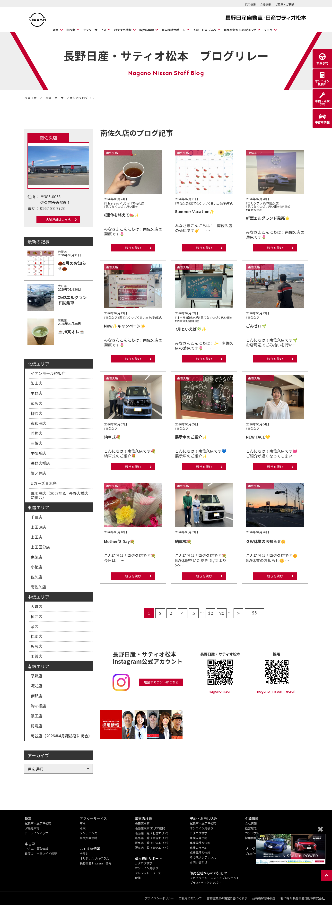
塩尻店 (36, 646)
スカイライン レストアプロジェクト (214, 878)
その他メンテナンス (203, 857)
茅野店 (36, 676)
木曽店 (36, 656)
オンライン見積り (146, 868)
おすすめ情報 (122, 30)
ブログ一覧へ (253, 853)
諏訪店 (36, 686)
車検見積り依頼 (200, 843)
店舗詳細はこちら (58, 219)
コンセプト (252, 833)
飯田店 (36, 716)
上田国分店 (40, 547)
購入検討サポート (173, 30)
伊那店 (36, 696)
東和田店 (38, 423)
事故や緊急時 (88, 838)
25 (254, 613)
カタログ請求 (143, 863)
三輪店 (36, 443)
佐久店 (36, 577)
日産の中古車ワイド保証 (41, 853)
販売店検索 (146, 30)
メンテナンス (88, 833)
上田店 (36, 537)
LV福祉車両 (32, 828)
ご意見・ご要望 (284, 4)
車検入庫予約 (198, 838)
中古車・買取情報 (36, 848)
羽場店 (36, 726)
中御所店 (38, 453)
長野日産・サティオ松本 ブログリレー (166, 55)
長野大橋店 (40, 463)
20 (221, 613)
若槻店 (36, 433)
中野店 (36, 393)
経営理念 (251, 828)
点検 (83, 828)
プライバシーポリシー (159, 898)
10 (210, 613)
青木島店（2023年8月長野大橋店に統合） (59, 495)
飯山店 (36, 383)
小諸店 (36, 567)
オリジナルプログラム (94, 858)
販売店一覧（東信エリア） (152, 838)
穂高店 (36, 616)
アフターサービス (94, 30)
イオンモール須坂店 (48, 373)
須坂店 (36, 403)
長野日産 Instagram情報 (95, 863)
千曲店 (36, 517)
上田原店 (38, 527)
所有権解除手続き (264, 898)
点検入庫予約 (198, 847)
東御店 (36, 557)
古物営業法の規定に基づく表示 (227, 898)
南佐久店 (38, 587)
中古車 (70, 30)
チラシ (84, 853)
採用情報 (250, 4)
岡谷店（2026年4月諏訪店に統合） (61, 736)
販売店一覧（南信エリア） (152, 847)
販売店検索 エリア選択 (150, 828)
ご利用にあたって (190, 898)
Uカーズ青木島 (44, 483)
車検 (83, 823)
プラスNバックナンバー (205, 882)
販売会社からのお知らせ (240, 30)
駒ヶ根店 (38, 706)
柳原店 (36, 413)
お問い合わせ (198, 862)
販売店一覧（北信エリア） (152, 833)
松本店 (36, 636)
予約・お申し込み (204, 30)
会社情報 (265, 4)
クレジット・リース (148, 873)
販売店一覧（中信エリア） (152, 843)
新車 (56, 30)
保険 (138, 878)
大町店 (36, 606)
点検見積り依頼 (200, 852)
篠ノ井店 (38, 473)
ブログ (268, 30)
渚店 (34, 626)
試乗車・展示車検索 (38, 823)
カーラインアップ (36, 833)
